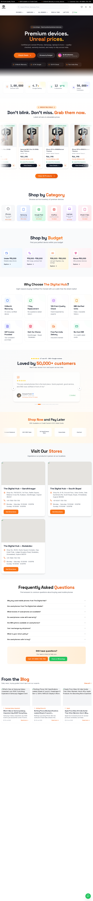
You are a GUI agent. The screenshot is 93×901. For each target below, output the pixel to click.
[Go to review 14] (56, 404)
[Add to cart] (19, 165)
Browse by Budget (46, 55)
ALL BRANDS (42, 12)
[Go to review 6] (44, 404)
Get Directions (11, 512)
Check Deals (23, 55)
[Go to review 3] (38, 404)
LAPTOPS (66, 12)
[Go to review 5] (43, 404)
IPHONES (19, 12)
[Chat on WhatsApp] (88, 896)
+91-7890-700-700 (13, 558)
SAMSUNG (30, 12)
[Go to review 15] (57, 404)
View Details (7, 165)
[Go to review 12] (53, 404)
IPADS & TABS (55, 12)
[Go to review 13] (54, 404)
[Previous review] (13, 388)
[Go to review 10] (50, 404)
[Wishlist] (82, 7)
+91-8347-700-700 (60, 500)
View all (87, 683)
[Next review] (79, 388)
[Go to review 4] (40, 404)
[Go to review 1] (35, 404)
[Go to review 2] (36, 404)
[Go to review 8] (47, 404)
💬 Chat (74, 12)
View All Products (45, 176)
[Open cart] (90, 7)
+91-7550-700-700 (13, 500)
